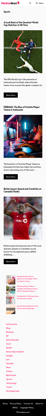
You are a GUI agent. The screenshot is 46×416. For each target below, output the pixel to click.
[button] (30, 3)
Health (9, 347)
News (8, 367)
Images (9, 355)
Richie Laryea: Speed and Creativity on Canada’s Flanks (22, 190)
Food (8, 343)
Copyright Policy (27, 407)
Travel (9, 387)
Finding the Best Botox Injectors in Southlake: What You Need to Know (27, 278)
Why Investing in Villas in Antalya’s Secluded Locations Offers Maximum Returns (27, 288)
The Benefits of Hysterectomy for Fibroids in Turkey (28, 297)
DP (7, 335)
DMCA (15, 407)
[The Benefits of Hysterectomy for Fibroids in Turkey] (10, 300)
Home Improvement (15, 351)
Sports (9, 379)
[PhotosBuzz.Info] (10, 3)
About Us (39, 403)
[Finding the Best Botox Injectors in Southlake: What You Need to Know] (10, 280)
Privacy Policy (15, 403)
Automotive (11, 324)
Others (9, 371)
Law (7, 359)
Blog (8, 328)
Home (5, 403)
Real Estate (11, 375)
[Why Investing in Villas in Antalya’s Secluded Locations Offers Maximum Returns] (10, 290)
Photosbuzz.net (23, 412)
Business (10, 332)
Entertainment (12, 339)
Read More (10, 95)
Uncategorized (12, 390)
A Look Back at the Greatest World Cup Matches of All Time (21, 24)
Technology (11, 383)
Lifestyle (9, 363)
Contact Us (28, 403)
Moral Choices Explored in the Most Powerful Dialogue (27, 307)
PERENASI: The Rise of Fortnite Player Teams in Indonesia (21, 108)
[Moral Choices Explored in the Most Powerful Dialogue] (10, 310)
